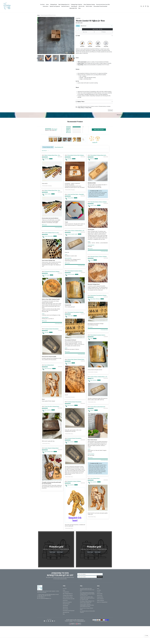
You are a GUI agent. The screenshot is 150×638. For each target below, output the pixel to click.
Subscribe (100, 576)
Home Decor (45, 6)
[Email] (54, 621)
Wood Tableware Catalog (89, 4)
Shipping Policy (100, 596)
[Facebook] (44, 621)
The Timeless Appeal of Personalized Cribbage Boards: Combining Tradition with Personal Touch (87, 594)
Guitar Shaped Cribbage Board (51, 448)
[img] (51, 129)
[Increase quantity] (80, 29)
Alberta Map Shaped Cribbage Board (76, 359)
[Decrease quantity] (77, 29)
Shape (77, 25)
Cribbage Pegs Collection (76, 4)
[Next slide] (74, 58)
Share (111, 110)
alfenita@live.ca (42, 596)
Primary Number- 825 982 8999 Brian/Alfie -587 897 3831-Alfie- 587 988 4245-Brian (48, 595)
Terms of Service (93, 578)
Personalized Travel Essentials (100, 6)
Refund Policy (99, 595)
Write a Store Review (99, 129)
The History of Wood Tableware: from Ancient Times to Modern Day (87, 601)
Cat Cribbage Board (49, 365)
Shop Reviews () (59, 147)
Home (47, 4)
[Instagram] (48, 621)
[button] (141, 6)
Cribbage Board (53, 4)
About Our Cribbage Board (102, 602)
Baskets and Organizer (55, 6)
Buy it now (85, 31)
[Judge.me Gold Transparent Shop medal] (91, 138)
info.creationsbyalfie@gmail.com (45, 598)
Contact (98, 591)
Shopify (71, 620)
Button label (52, 552)
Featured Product (66, 603)
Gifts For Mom (89, 6)
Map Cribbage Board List (63, 4)
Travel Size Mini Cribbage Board (52, 406)
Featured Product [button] (65, 6)
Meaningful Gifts (73, 8)
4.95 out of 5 (54, 128)
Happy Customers (100, 600)
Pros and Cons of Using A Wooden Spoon (86, 609)
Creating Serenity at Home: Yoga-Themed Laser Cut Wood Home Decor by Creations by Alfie (87, 598)
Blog (79, 8)
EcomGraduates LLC (81, 620)
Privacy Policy (100, 578)
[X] (46, 621)
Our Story (42, 4)
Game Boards (74, 6)
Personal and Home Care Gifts (103, 4)
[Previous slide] (37, 58)
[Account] (143, 6)
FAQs (98, 588)
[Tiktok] (50, 621)
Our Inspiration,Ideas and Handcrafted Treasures (87, 611)
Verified (94, 142)
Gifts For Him (81, 6)
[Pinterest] (52, 621)
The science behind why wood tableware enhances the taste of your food (87, 589)
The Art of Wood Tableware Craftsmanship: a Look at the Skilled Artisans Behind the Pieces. (87, 605)
